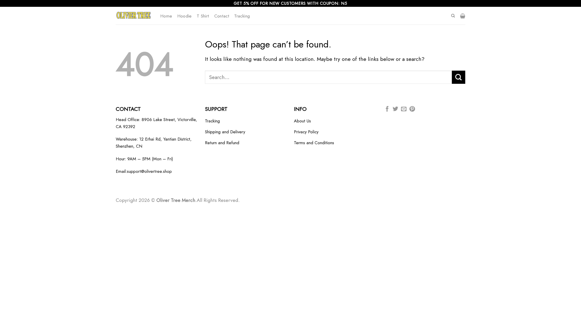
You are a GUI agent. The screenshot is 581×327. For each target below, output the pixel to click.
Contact (221, 16)
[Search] (453, 15)
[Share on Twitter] (395, 109)
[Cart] (462, 16)
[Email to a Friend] (403, 109)
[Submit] (458, 77)
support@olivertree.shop (149, 171)
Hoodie (184, 16)
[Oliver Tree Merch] (134, 16)
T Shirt (203, 16)
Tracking (242, 16)
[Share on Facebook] (387, 109)
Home (166, 16)
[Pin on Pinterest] (412, 109)
